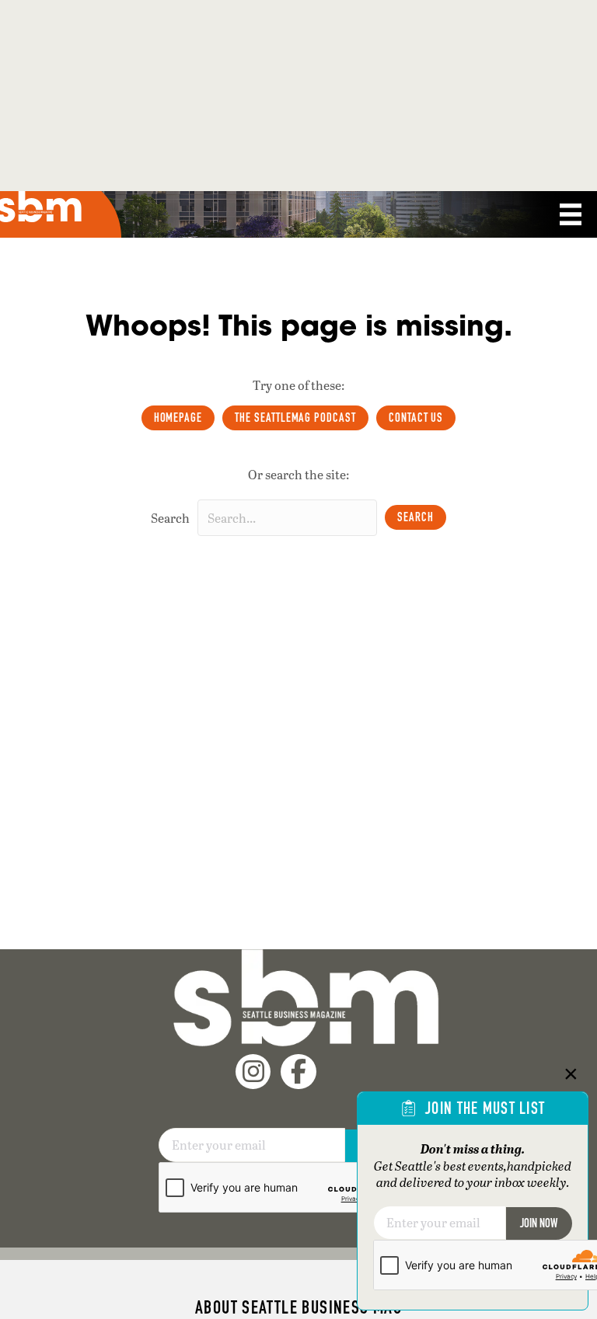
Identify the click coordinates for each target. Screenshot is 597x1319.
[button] (415, 517)
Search (170, 518)
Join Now (538, 1223)
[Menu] (570, 214)
